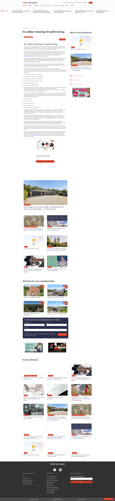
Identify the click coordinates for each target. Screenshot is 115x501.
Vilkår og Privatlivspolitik (27, 480)
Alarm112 (24, 5)
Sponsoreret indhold (50, 491)
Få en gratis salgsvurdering (52, 487)
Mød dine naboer (58, 5)
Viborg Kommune (50, 485)
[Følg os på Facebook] (54, 469)
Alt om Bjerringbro (50, 492)
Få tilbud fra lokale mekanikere (53, 489)
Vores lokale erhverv (50, 478)
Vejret (71, 5)
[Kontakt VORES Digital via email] (60, 469)
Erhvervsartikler (49, 483)
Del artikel (61, 39)
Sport (66, 5)
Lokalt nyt (49, 5)
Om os (23, 476)
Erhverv (36, 5)
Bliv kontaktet (62, 334)
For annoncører (25, 478)
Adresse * (26, 327)
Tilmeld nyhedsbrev (108, 499)
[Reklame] (45, 145)
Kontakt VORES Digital (27, 482)
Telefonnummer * (28, 322)
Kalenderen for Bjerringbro (52, 480)
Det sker (42, 5)
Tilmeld (90, 2)
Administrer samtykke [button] (27, 483)
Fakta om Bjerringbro (50, 482)
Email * (47, 322)
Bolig (30, 5)
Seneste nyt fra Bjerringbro (52, 476)
